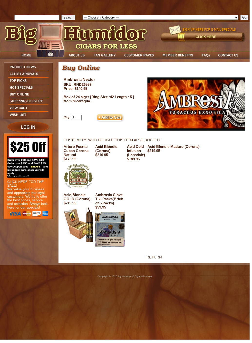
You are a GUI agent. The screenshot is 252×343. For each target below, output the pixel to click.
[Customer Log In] (27, 132)
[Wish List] (27, 117)
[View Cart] (27, 110)
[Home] (17, 58)
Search (7, 17)
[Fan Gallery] (104, 58)
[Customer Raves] (139, 58)
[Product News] (27, 69)
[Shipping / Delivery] (27, 103)
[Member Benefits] (178, 58)
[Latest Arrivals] (27, 76)
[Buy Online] (27, 96)
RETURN (154, 257)
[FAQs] (205, 58)
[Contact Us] (233, 58)
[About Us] (78, 58)
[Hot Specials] (27, 89)
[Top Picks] (27, 83)
